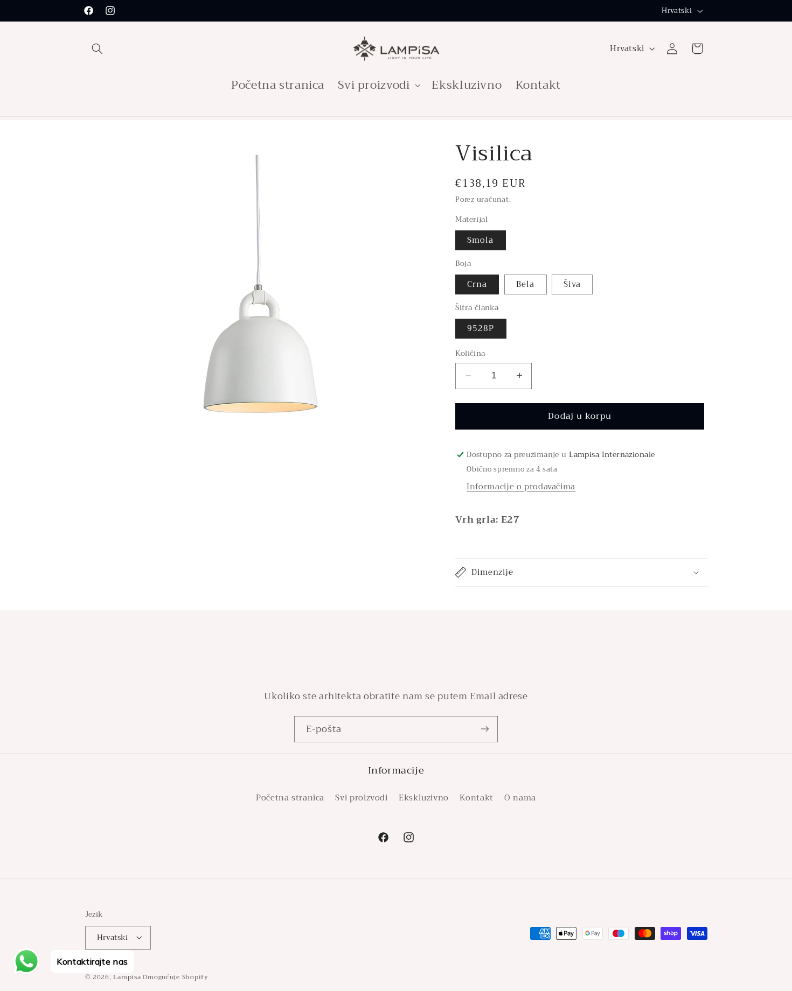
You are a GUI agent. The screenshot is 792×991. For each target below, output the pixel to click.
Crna (477, 284)
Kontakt (476, 797)
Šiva (572, 284)
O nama (520, 797)
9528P (480, 328)
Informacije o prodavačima (521, 486)
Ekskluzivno (424, 797)
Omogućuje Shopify (176, 976)
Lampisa (127, 976)
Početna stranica (290, 797)
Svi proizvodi (361, 797)
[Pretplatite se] (485, 729)
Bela (525, 284)
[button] (97, 48)
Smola (480, 240)
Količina (470, 353)
